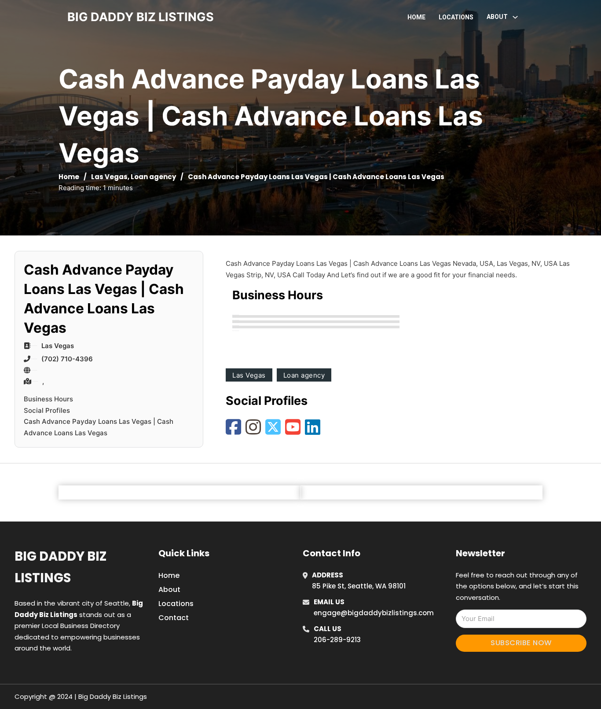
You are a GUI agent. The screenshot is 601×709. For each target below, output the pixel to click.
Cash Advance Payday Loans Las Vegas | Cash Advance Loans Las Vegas (98, 427)
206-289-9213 (337, 639)
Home (416, 17)
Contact (173, 618)
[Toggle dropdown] (515, 17)
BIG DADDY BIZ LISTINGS (140, 17)
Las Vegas (109, 176)
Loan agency (153, 176)
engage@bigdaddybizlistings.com (374, 612)
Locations (456, 17)
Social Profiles (47, 410)
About (169, 589)
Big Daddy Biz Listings (60, 567)
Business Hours (48, 399)
